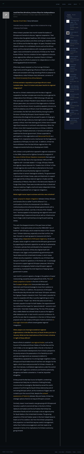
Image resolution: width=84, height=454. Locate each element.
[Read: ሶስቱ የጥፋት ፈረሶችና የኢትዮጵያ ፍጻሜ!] (67, 94)
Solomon (15, 16)
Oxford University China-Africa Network (29, 78)
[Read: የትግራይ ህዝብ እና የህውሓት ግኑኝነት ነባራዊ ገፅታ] (67, 41)
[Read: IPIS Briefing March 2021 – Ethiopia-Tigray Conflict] (67, 75)
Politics (47, 14)
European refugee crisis (24, 284)
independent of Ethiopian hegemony (35, 239)
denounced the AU (44, 136)
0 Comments (25, 14)
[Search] (79, 3)
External (44, 14)
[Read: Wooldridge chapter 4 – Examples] (67, 65)
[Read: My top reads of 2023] (67, 32)
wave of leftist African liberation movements (31, 157)
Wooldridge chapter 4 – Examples (73, 66)
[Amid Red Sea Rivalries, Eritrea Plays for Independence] (6, 15)
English (36, 14)
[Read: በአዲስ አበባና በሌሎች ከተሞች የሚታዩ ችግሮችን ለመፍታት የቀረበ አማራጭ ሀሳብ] (67, 119)
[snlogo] (3, 3)
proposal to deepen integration (28, 199)
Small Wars (23, 21)
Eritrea (39, 14)
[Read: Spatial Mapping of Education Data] (67, 86)
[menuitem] (58, 3)
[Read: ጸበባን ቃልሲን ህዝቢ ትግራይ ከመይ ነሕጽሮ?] (67, 49)
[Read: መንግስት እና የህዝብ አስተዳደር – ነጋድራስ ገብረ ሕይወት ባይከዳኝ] (67, 111)
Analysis (32, 14)
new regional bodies (37, 342)
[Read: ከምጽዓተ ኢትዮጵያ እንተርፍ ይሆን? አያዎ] (67, 57)
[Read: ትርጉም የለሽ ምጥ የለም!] (67, 103)
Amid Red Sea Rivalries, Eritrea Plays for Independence (34, 12)
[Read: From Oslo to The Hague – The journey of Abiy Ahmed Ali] (67, 21)
